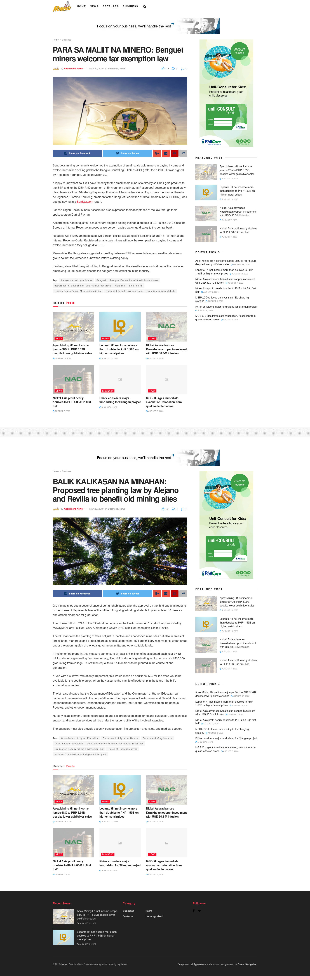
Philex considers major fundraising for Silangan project (120, 400)
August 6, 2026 (109, 407)
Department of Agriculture (157, 738)
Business (130, 6)
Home (81, 6)
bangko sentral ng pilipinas (76, 280)
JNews (63, 964)
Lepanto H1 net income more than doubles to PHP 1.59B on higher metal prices (119, 349)
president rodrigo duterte (161, 290)
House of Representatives (122, 748)
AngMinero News (73, 68)
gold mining (136, 285)
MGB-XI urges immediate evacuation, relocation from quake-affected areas (164, 402)
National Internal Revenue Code (124, 290)
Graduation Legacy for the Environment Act (79, 748)
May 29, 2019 (96, 508)
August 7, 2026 (155, 358)
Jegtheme (122, 964)
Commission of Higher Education (80, 738)
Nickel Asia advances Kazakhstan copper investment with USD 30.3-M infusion (166, 349)
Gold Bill (120, 285)
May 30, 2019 (96, 68)
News (94, 6)
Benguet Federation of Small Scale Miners (134, 280)
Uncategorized (154, 916)
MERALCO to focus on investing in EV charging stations (222, 299)
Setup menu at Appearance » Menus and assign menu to (217, 964)
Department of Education (69, 743)
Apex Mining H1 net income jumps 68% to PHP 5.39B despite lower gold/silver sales (72, 349)
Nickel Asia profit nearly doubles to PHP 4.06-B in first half (72, 402)
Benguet (101, 280)
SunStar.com (84, 201)
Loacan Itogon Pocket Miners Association (78, 290)
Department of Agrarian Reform (120, 738)
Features (111, 6)
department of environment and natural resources (83, 285)
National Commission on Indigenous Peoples (80, 754)
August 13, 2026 (62, 358)
